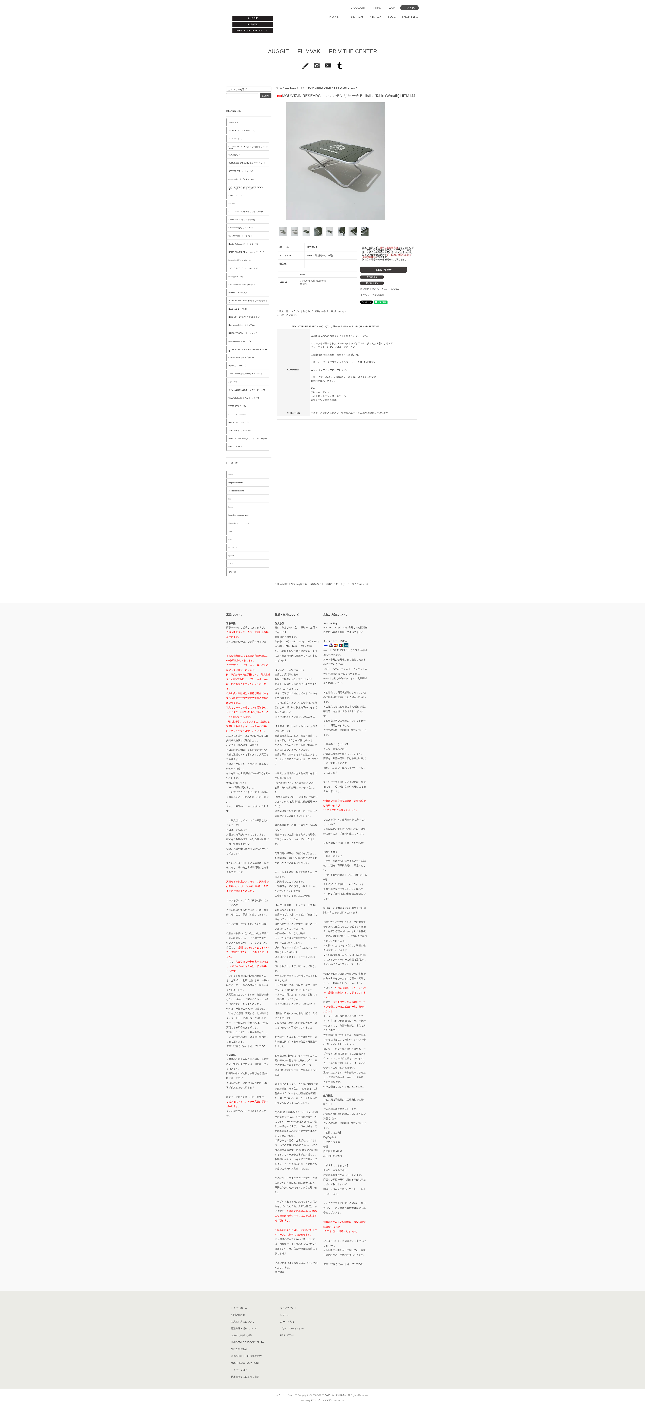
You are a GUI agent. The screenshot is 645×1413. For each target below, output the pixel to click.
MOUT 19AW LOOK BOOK (245, 1363)
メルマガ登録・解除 (241, 1335)
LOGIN (392, 8)
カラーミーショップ (286, 1395)
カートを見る (287, 1321)
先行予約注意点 (239, 1349)
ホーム (279, 88)
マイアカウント (288, 1307)
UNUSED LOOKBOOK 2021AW (247, 1342)
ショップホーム (239, 1307)
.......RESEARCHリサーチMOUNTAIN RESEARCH (308, 88)
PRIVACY (375, 16)
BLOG (392, 16)
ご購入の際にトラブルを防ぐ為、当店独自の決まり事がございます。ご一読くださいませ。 (322, 584)
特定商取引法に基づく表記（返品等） (380, 289)
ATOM (290, 1335)
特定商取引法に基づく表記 (245, 1376)
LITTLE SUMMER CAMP (345, 88)
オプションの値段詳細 (372, 295)
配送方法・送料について (244, 1328)
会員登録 (376, 8)
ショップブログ (239, 1369)
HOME (333, 16)
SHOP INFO (410, 16)
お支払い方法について (242, 1321)
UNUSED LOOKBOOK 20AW (246, 1356)
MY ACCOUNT (358, 8)
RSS (282, 1335)
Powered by (305, 1401)
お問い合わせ (238, 1314)
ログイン (285, 1314)
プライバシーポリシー (292, 1328)
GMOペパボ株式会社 (336, 1395)
